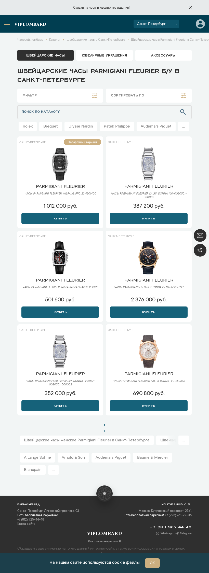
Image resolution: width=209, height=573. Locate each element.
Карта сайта (26, 524)
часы (92, 8)
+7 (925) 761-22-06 (178, 515)
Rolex (28, 126)
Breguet (50, 126)
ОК (152, 563)
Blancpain (33, 470)
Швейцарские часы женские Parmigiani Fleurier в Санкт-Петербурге (87, 440)
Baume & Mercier (152, 457)
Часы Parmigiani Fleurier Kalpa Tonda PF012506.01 (149, 381)
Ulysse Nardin (81, 126)
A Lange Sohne (37, 457)
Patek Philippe (117, 126)
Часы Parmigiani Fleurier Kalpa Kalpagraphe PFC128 (60, 287)
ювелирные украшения (104, 55)
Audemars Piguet (156, 126)
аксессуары (163, 55)
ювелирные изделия (114, 8)
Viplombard (30, 24)
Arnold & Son (73, 457)
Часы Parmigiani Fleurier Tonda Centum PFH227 (149, 287)
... (183, 126)
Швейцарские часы (45, 55)
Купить (60, 218)
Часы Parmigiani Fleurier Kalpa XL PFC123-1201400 (60, 193)
